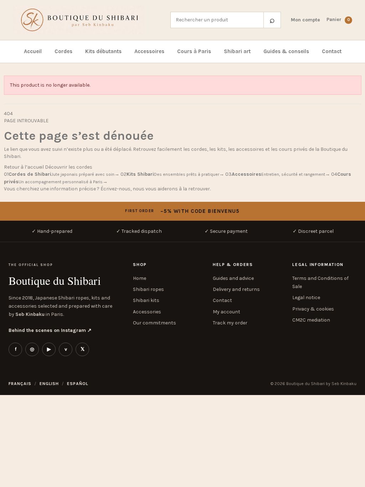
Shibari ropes (148, 289)
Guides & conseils (286, 51)
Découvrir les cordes (68, 167)
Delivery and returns (236, 289)
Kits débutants (103, 51)
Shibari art (237, 51)
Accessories (147, 312)
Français (20, 362)
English (49, 362)
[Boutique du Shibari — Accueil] (86, 20)
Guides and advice (233, 278)
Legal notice (306, 297)
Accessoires (149, 51)
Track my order (230, 323)
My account (226, 312)
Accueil (33, 51)
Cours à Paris (194, 51)
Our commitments (154, 323)
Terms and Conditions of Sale (320, 282)
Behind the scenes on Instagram (50, 330)
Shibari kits (146, 300)
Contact (331, 51)
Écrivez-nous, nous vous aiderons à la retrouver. (156, 189)
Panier (338, 19)
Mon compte (305, 20)
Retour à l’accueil (24, 167)
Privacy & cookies (313, 309)
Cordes (63, 51)
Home (139, 278)
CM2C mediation (311, 320)
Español (77, 362)
